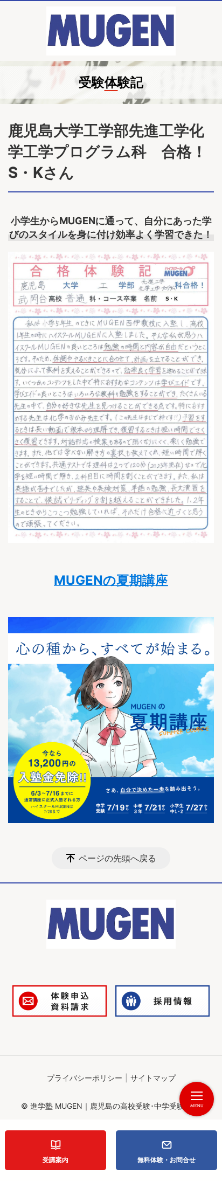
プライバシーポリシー (84, 1077)
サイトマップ (153, 1077)
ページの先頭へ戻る (117, 858)
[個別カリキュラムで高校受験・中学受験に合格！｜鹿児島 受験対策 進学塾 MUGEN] (111, 31)
